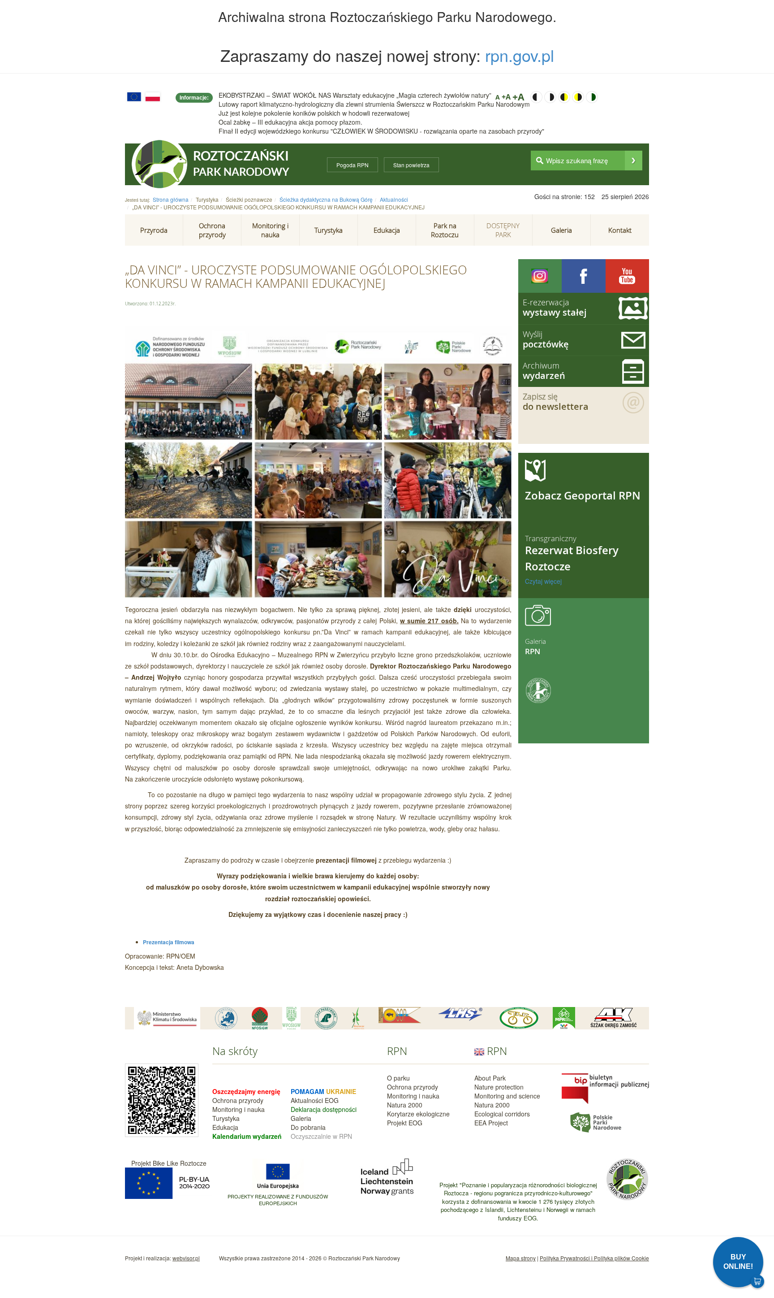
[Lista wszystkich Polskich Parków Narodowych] (595, 1121)
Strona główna (171, 199)
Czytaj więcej (543, 581)
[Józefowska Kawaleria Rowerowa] (518, 1018)
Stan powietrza (411, 165)
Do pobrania (308, 1127)
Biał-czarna (550, 97)
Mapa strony (521, 1258)
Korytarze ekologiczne (418, 1113)
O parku (398, 1077)
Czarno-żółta (564, 97)
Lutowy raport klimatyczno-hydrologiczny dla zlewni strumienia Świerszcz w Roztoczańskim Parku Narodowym (374, 104)
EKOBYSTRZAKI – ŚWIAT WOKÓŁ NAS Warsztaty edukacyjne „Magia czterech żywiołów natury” (355, 95)
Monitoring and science (507, 1095)
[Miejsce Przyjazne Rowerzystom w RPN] (564, 1018)
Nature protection (499, 1086)
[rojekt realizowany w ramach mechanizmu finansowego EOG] (387, 1175)
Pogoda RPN (352, 165)
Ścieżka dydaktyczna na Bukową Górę (326, 199)
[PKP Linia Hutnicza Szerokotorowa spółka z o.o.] (460, 1014)
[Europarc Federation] (226, 1018)
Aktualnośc (306, 1100)
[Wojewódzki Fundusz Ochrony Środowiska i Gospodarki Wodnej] (291, 1018)
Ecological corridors (502, 1113)
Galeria (301, 1118)
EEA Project (491, 1122)
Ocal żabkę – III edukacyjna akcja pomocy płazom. (290, 121)
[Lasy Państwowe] (326, 1018)
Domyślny (592, 97)
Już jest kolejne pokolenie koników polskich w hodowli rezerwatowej (314, 113)
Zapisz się (556, 401)
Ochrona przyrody (237, 1100)
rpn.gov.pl (519, 54)
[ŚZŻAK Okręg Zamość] (613, 1018)
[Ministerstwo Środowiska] (167, 1018)
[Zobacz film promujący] (627, 276)
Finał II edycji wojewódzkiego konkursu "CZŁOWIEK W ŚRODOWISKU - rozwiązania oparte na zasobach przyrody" (381, 130)
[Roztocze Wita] (358, 1018)
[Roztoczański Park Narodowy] (159, 164)
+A (506, 97)
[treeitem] (154, 230)
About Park (490, 1077)
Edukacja (225, 1127)
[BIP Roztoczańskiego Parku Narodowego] (605, 1087)
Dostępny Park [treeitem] (503, 230)
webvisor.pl (186, 1258)
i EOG (330, 1100)
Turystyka (226, 1118)
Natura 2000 (404, 1104)
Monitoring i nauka (238, 1109)
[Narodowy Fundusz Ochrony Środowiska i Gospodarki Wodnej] (260, 1018)
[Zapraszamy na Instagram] (540, 276)
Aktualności (394, 199)
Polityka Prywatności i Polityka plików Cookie (594, 1258)
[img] (633, 160)
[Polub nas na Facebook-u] (584, 276)
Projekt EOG (404, 1122)
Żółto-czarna (578, 97)
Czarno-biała (536, 97)
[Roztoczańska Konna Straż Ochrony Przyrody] (399, 1015)
